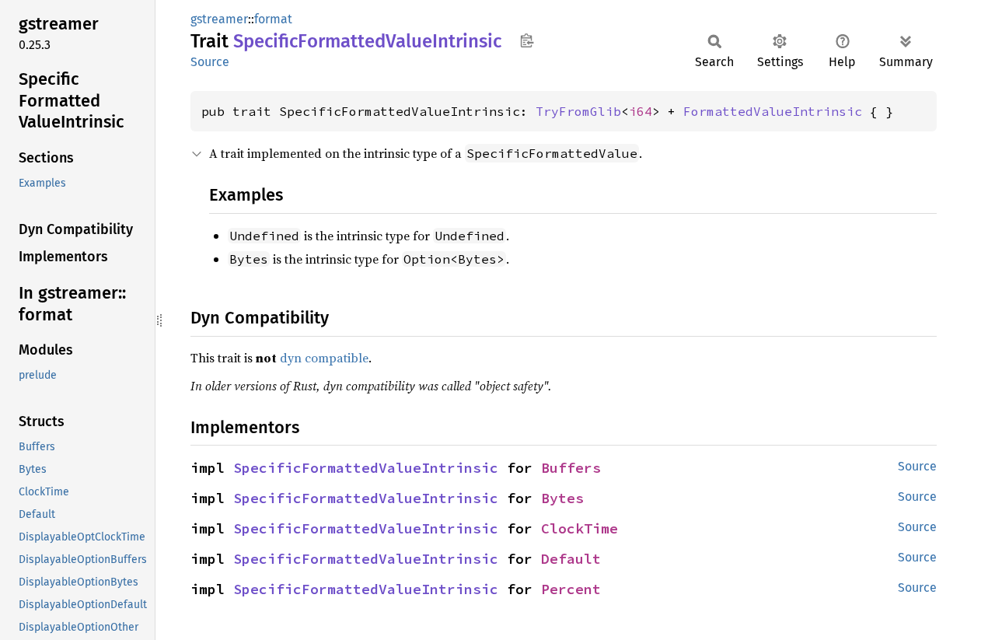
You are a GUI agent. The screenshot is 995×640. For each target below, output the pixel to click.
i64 (640, 111)
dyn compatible (324, 357)
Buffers (571, 468)
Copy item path (526, 40)
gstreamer (219, 19)
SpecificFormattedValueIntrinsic (365, 468)
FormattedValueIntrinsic (772, 111)
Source (209, 61)
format (273, 19)
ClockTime (579, 528)
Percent (571, 589)
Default (571, 559)
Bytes (562, 498)
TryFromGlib (578, 111)
